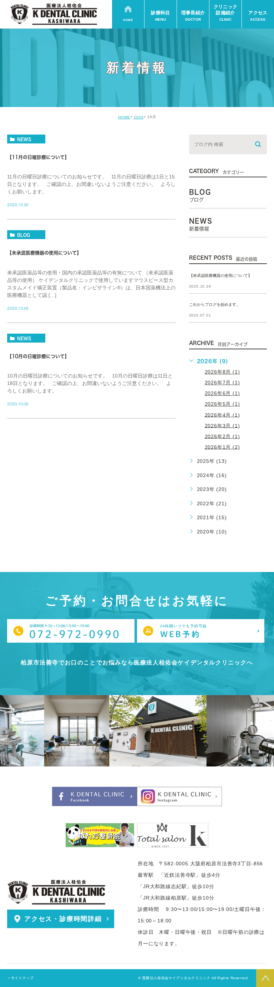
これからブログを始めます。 (214, 304)
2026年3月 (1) (222, 425)
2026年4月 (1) (222, 414)
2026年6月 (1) (222, 393)
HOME (124, 117)
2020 (139, 117)
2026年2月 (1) (222, 436)
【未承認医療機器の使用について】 (44, 252)
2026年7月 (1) (222, 382)
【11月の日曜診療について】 (38, 157)
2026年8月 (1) (222, 372)
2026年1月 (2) (222, 447)
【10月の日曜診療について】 (38, 356)
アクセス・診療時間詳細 (63, 918)
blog (23, 235)
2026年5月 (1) (222, 404)
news (24, 139)
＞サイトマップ (20, 978)
